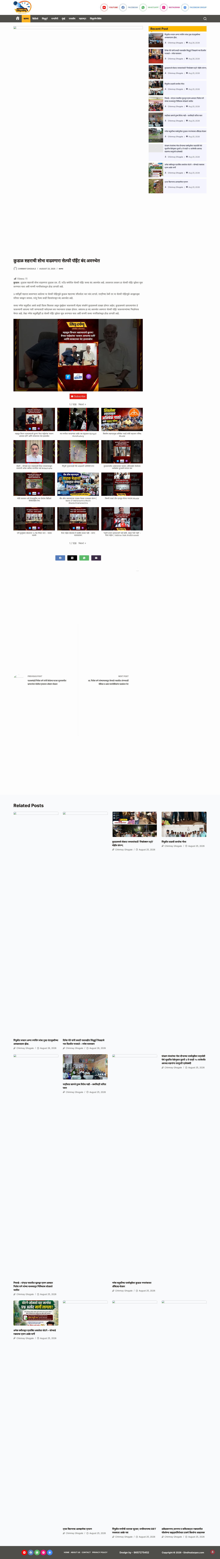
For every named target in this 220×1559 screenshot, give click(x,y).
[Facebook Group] (50, 1552)
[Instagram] (43, 1552)
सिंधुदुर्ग (45, 18)
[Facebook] (60, 558)
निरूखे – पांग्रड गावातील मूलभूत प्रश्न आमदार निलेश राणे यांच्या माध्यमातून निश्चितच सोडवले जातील (33, 1286)
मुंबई (63, 18)
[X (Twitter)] (72, 558)
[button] (82, 404)
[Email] (96, 558)
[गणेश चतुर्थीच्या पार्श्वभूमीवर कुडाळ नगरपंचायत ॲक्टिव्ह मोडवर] (134, 1166)
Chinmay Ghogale (175, 43)
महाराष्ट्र (82, 18)
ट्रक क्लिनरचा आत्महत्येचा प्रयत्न (176, 182)
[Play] (78, 355)
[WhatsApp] (84, 558)
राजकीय (72, 18)
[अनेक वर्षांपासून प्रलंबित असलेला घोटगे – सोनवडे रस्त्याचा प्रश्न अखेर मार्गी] (35, 1313)
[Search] (205, 18)
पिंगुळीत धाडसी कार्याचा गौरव (174, 84)
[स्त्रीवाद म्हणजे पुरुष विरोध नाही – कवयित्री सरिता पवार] (85, 1066)
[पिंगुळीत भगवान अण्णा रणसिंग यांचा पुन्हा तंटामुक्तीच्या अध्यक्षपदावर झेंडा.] (35, 923)
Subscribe (79, 396)
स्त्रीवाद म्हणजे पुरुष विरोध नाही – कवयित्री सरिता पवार (183, 115)
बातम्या (26, 18)
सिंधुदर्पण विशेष (95, 18)
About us (75, 1552)
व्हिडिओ (35, 18)
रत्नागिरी (54, 18)
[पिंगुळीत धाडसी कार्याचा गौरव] (184, 824)
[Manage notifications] (212, 1552)
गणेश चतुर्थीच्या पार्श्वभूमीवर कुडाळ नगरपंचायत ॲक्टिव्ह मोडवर (185, 131)
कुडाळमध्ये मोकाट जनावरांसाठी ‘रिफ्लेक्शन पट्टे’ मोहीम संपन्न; (186, 68)
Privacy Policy (99, 1552)
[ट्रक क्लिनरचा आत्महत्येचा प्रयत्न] (85, 1412)
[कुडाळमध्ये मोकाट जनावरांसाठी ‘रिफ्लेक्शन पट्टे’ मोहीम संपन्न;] (134, 824)
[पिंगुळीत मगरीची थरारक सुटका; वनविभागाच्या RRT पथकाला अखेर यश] (134, 1412)
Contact (86, 1552)
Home (66, 1552)
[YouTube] (24, 1552)
